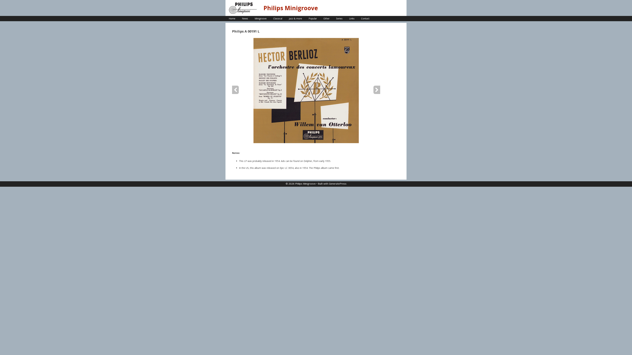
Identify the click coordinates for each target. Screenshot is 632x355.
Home (232, 18)
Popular (313, 18)
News (245, 18)
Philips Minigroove (290, 8)
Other (326, 18)
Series (339, 18)
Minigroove (261, 18)
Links (352, 18)
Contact (365, 18)
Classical (277, 18)
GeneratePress (337, 183)
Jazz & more (295, 18)
